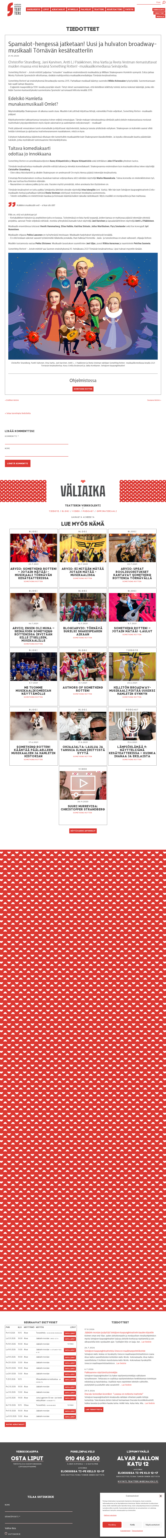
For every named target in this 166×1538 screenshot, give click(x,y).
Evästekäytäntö (125, 1531)
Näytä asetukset (153, 1525)
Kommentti (12, 436)
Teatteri (99, 9)
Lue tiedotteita (94, 1409)
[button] (160, 1496)
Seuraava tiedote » (154, 400)
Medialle (160, 16)
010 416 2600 (83, 1457)
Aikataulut (58, 9)
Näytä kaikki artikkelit (83, 830)
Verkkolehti (158, 9)
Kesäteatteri (115, 9)
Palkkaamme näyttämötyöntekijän (120, 1378)
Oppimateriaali (107, 511)
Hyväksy (112, 1525)
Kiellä (132, 1525)
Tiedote (54, 511)
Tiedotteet (159, 13)
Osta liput (70, 1333)
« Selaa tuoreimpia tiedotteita (18, 413)
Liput (46, 9)
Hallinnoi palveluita (110, 1515)
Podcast (88, 511)
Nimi (7, 448)
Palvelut (86, 9)
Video (76, 511)
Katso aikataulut (15, 1424)
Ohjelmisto (33, 9)
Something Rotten (83, 389)
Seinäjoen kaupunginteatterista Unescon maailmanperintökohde (119, 1357)
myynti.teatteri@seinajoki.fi (138, 1481)
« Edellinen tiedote (12, 400)
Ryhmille (73, 9)
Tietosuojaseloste (137, 1531)
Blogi (66, 511)
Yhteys (129, 9)
